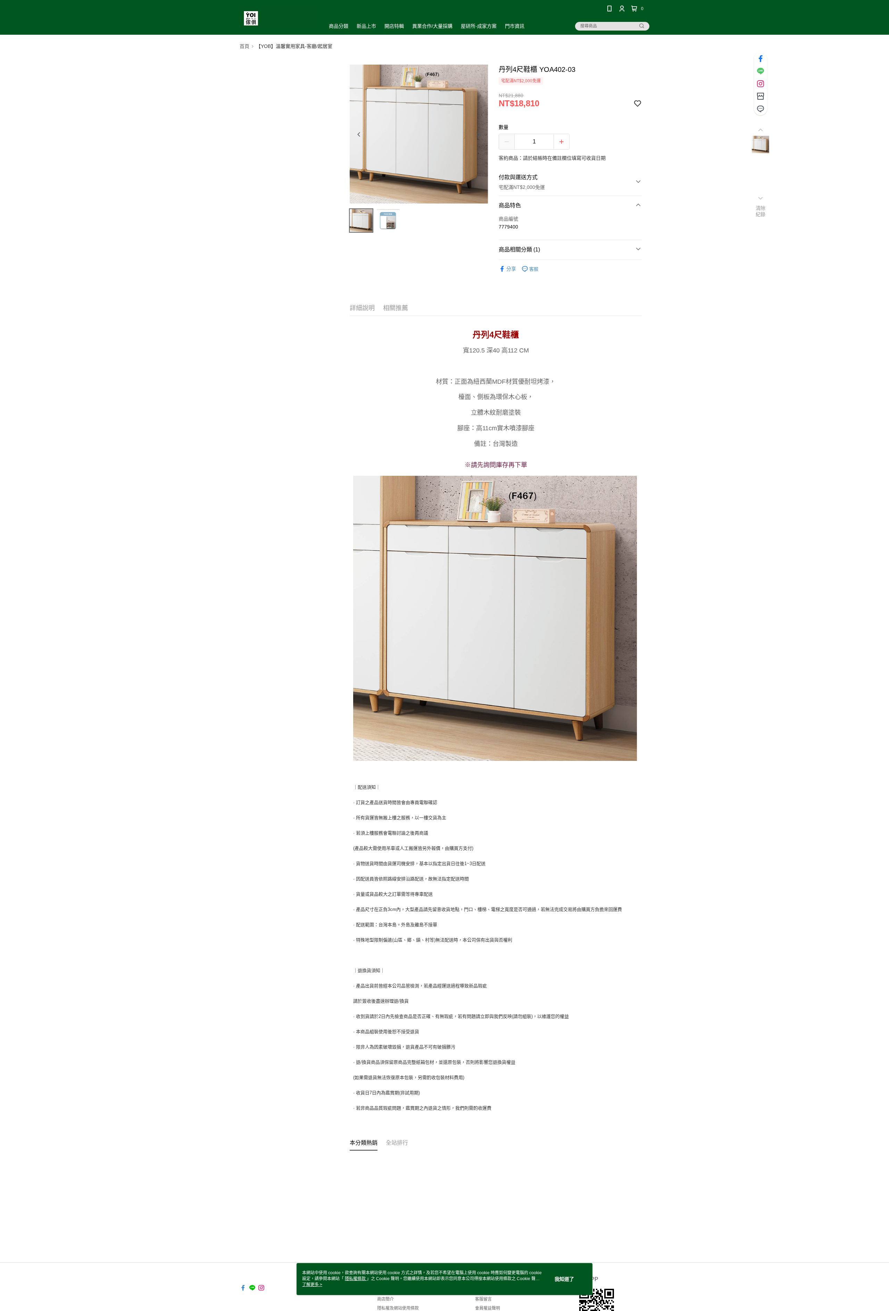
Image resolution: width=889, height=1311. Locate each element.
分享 (511, 269)
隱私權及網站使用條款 (398, 1308)
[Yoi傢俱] (278, 18)
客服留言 (483, 1299)
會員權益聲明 (487, 1308)
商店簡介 (385, 1299)
